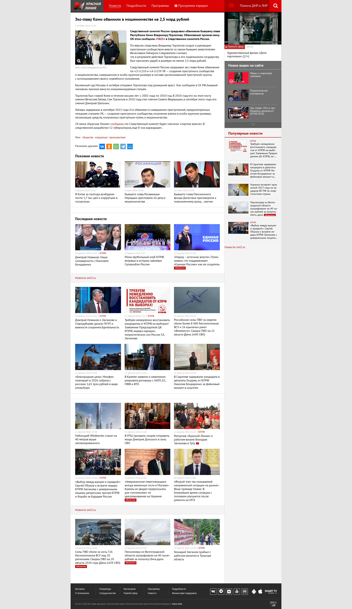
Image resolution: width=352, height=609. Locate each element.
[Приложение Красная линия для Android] (254, 592)
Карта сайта (177, 604)
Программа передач (193, 6)
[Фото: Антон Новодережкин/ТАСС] (100, 47)
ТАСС (160, 39)
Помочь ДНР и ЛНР (254, 6)
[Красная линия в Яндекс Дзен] (229, 591)
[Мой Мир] (130, 146)
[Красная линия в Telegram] (221, 591)
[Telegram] (123, 146)
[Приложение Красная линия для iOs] (260, 592)
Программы (160, 6)
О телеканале (82, 593)
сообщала (116, 124)
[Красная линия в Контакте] (213, 591)
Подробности (136, 6)
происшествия (117, 137)
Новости (115, 6)
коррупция (101, 137)
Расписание (130, 589)
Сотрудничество (107, 593)
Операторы (105, 589)
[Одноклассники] (109, 146)
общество (88, 137)
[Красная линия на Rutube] (245, 591)
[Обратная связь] (231, 6)
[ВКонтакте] (102, 146)
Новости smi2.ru (85, 278)
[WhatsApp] (116, 146)
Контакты (80, 589)
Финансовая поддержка (184, 593)
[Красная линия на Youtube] (237, 591)
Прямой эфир (131, 593)
